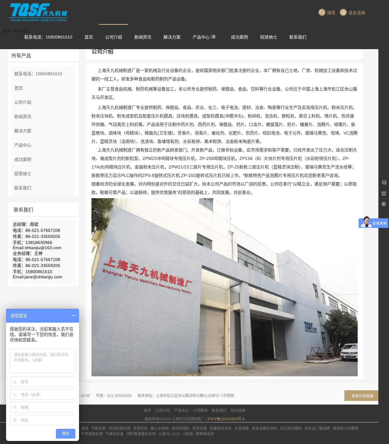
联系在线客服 (363, 396)
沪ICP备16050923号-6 (226, 419)
